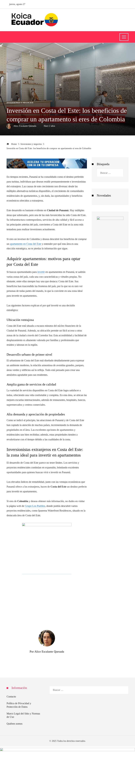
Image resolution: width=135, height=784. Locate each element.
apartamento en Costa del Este (25, 243)
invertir (41, 272)
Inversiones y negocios (20, 103)
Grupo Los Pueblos (35, 506)
